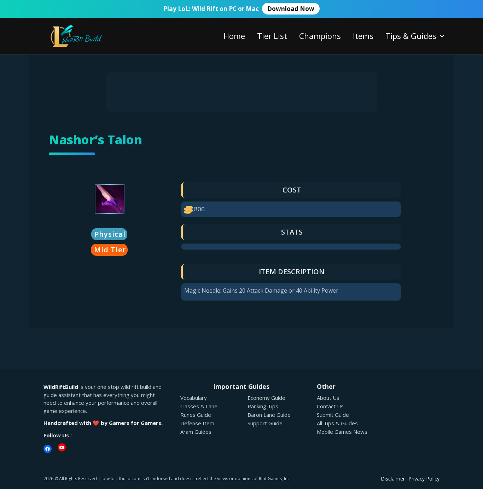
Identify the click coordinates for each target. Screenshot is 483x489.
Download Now (290, 9)
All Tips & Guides (337, 423)
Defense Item (197, 423)
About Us (328, 397)
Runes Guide (195, 414)
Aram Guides (195, 431)
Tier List (272, 35)
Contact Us (330, 406)
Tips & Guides (410, 35)
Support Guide (265, 423)
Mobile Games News (342, 431)
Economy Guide (266, 397)
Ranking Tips (263, 406)
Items (363, 35)
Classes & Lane (198, 406)
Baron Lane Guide (269, 414)
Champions (320, 35)
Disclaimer (393, 478)
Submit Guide (333, 414)
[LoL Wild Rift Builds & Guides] (84, 35)
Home (234, 35)
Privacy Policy (424, 478)
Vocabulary (193, 397)
